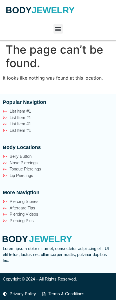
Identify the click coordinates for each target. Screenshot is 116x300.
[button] (58, 29)
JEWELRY (53, 10)
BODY (19, 10)
